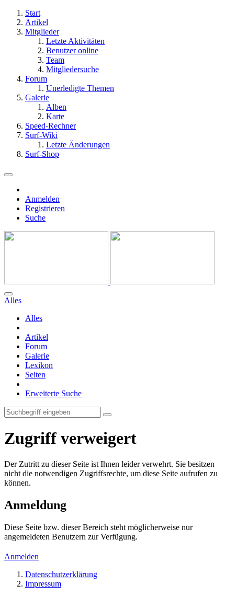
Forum (36, 346)
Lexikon (39, 365)
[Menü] (8, 174)
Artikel (36, 336)
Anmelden (42, 198)
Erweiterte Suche (53, 393)
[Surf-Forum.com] (109, 281)
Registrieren (45, 208)
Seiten (35, 374)
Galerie (37, 355)
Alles (33, 318)
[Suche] (8, 293)
